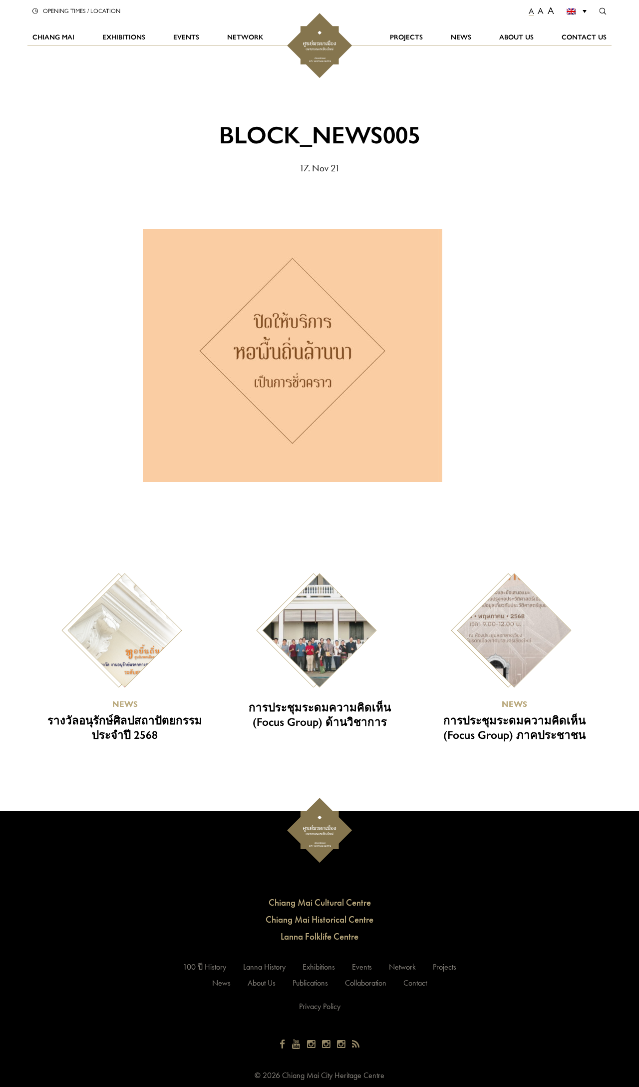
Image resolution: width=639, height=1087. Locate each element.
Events (186, 36)
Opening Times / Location (81, 10)
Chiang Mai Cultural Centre (320, 902)
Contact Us (584, 36)
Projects (406, 36)
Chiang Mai (53, 36)
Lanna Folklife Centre (319, 936)
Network (245, 36)
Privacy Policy (319, 1006)
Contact (415, 983)
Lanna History (264, 967)
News (461, 36)
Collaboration (365, 983)
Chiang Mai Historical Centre (319, 919)
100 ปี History (204, 967)
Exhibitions (123, 36)
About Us (516, 36)
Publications (310, 983)
